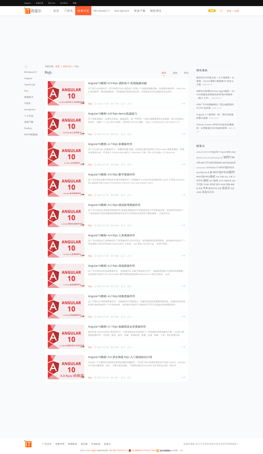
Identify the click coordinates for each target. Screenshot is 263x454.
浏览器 (212, 184)
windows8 (229, 162)
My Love (51, 3)
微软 (206, 180)
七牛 (181, 450)
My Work (64, 3)
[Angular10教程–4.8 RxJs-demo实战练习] (66, 124)
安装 (226, 177)
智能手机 (227, 180)
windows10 (212, 167)
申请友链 (95, 443)
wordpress (121, 10)
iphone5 (206, 158)
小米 (230, 176)
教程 (215, 180)
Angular (27, 3)
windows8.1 (201, 167)
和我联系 (72, 443)
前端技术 (28, 96)
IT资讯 (69, 10)
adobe (199, 152)
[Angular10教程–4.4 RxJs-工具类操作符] (66, 245)
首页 (56, 10)
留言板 (84, 443)
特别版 (223, 184)
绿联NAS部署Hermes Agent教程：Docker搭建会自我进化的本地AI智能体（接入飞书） (215, 94)
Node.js (28, 128)
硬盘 (200, 188)
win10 (204, 162)
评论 (186, 72)
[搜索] (221, 10)
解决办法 (213, 188)
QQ (221, 158)
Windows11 (102, 10)
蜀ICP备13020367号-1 (118, 450)
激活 (218, 184)
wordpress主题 (204, 172)
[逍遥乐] (33, 10)
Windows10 (30, 71)
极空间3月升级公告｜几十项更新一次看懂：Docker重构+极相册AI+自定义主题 (215, 81)
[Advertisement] (131, 42)
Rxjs (26, 90)
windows (215, 162)
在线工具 (39, 3)
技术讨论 (83, 10)
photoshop (214, 157)
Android (206, 151)
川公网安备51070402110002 (143, 450)
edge (233, 152)
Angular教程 (225, 152)
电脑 (228, 184)
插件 (211, 181)
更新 (233, 181)
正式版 (199, 184)
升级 (222, 176)
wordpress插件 (224, 172)
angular (214, 151)
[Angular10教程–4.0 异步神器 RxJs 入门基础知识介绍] (66, 367)
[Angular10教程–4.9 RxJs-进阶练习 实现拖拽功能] (66, 93)
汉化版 (206, 184)
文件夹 (221, 181)
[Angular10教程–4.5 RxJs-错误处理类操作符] (66, 215)
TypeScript (29, 84)
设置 (219, 188)
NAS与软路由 (31, 134)
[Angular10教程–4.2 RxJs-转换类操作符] (66, 306)
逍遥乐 (226, 188)
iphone (199, 157)
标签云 (107, 443)
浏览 (175, 72)
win (227, 157)
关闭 (217, 177)
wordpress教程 (205, 176)
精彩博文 (156, 10)
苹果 (205, 188)
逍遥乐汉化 (208, 192)
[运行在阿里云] (163, 450)
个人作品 (28, 115)
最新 (163, 72)
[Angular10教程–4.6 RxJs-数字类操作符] (66, 184)
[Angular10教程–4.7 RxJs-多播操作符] (66, 154)
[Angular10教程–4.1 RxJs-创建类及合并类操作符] (66, 337)
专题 (74, 3)
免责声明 (59, 443)
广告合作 (47, 443)
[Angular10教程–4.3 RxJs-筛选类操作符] (66, 276)
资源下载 (140, 10)
